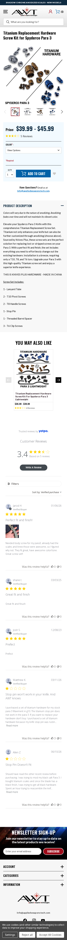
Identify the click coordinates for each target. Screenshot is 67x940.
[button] (33, 205)
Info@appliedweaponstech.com (33, 191)
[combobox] (46, 492)
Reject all (27, 935)
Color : (9, 144)
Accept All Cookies (50, 935)
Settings (10, 935)
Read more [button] (12, 725)
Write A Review (33, 467)
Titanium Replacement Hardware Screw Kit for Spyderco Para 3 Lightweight (33, 396)
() (62, 12)
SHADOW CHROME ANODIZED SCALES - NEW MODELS (33, 2)
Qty (10, 170)
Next (62, 112)
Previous (5, 112)
